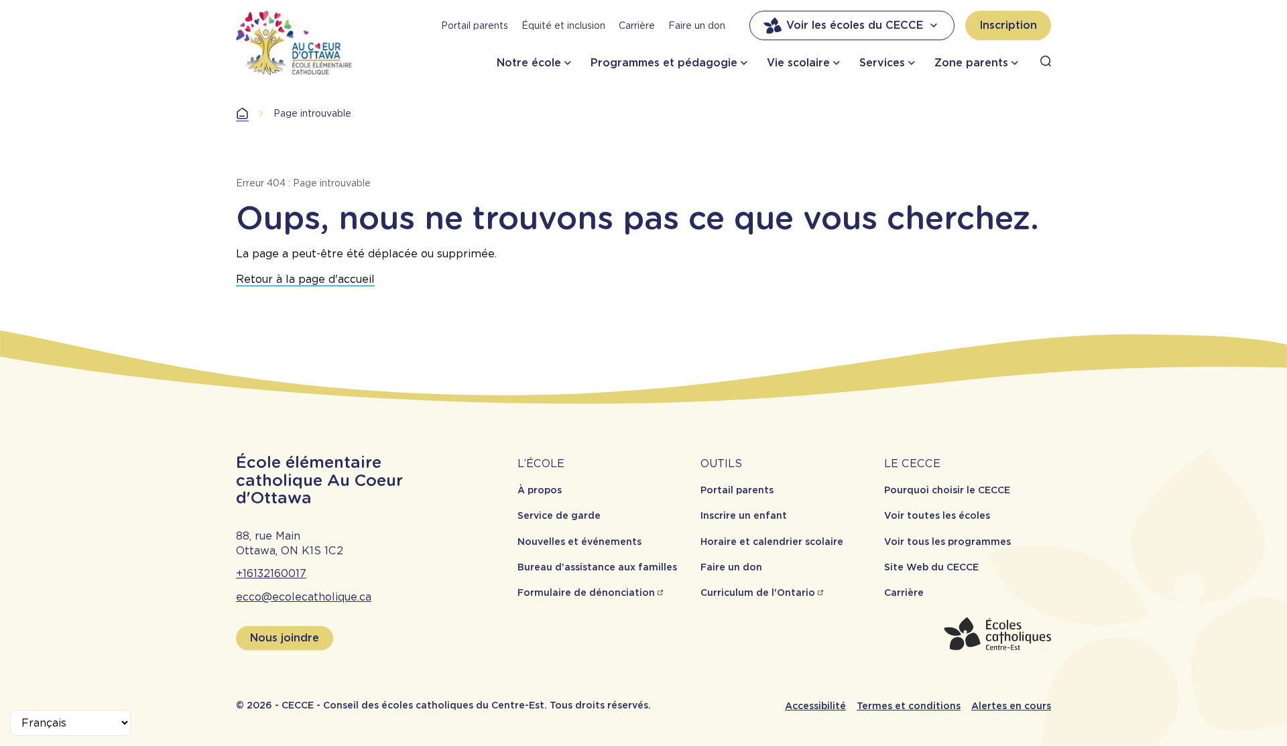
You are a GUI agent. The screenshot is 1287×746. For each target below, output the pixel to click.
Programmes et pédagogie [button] (664, 62)
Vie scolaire (798, 62)
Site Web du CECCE (931, 567)
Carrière (637, 25)
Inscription (1008, 25)
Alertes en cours (1011, 705)
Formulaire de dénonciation (586, 592)
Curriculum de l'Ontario (757, 592)
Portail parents (474, 25)
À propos (539, 490)
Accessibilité (815, 705)
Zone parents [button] (971, 62)
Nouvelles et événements (579, 541)
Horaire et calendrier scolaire (771, 541)
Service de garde (559, 515)
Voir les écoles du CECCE (854, 25)
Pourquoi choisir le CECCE (947, 490)
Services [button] (882, 62)
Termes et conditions (909, 705)
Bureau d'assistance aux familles (597, 567)
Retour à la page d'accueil (305, 279)
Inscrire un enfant (743, 515)
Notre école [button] (529, 62)
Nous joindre (284, 637)
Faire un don (696, 25)
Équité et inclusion (563, 25)
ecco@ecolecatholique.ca (303, 596)
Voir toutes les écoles (937, 515)
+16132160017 (271, 573)
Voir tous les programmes (947, 541)
